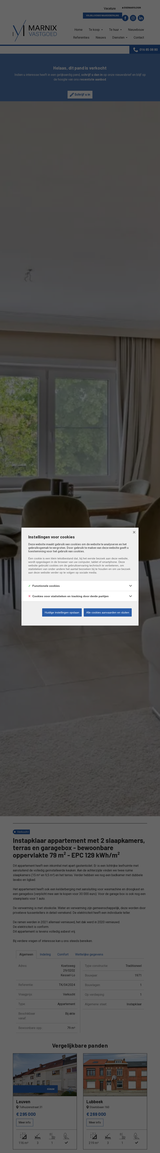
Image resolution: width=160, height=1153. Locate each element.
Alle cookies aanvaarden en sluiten (107, 612)
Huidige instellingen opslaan (62, 612)
